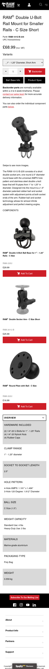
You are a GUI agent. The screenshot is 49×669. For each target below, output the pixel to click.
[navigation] (46, 5)
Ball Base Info (13, 80)
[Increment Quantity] (6, 71)
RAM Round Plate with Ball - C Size (20, 385)
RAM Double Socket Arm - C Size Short (21, 319)
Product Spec (35, 80)
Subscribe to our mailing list (24, 597)
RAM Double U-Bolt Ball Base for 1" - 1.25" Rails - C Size (23, 254)
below (11, 106)
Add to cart (26, 273)
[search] (40, 4)
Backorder (37, 71)
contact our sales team (13, 94)
